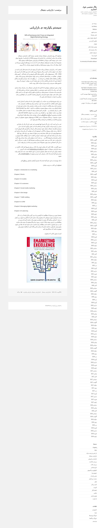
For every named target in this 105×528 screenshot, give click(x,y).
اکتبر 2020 (94, 285)
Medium (95, 29)
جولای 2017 (94, 385)
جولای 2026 (94, 143)
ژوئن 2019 (94, 328)
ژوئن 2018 (94, 353)
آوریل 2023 (94, 208)
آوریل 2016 (94, 428)
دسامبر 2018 (93, 339)
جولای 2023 (94, 200)
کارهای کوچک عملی (92, 38)
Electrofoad (94, 58)
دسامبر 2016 (93, 405)
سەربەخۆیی (94, 32)
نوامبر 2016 (94, 408)
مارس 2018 (94, 362)
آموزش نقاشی (93, 121)
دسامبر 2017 (93, 371)
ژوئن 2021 (94, 262)
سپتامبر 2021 (93, 257)
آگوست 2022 (93, 225)
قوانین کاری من (93, 41)
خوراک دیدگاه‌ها (93, 518)
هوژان (95, 44)
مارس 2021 (94, 271)
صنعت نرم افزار (93, 478)
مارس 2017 (94, 396)
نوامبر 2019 (94, 314)
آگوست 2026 (93, 140)
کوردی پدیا (94, 55)
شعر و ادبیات (94, 476)
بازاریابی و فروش (92, 459)
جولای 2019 (94, 325)
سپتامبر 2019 (93, 319)
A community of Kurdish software (88, 61)
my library (94, 26)
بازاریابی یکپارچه (27, 292)
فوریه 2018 (94, 365)
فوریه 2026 (94, 145)
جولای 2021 (94, 259)
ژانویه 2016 (94, 436)
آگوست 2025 (93, 162)
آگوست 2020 (93, 291)
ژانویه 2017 (94, 402)
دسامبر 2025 (93, 151)
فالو (24, 160)
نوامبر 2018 (94, 342)
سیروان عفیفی (93, 52)
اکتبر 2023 (94, 191)
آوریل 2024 (94, 180)
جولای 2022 (94, 228)
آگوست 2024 (93, 174)
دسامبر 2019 (93, 311)
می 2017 (94, 390)
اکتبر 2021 (94, 254)
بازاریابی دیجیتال (93, 456)
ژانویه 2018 (94, 368)
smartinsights (25, 154)
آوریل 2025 (94, 165)
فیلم (96, 481)
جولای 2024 (94, 177)
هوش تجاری (94, 496)
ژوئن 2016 (94, 422)
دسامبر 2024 (93, 168)
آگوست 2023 (93, 197)
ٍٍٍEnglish (95, 447)
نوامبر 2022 (94, 217)
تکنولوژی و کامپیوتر (92, 470)
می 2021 (94, 265)
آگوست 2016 (93, 416)
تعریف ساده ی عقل (85, 118)
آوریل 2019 (94, 331)
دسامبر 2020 (93, 279)
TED (95, 450)
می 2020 (94, 299)
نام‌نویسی (94, 509)
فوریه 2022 (94, 242)
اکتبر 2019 (94, 316)
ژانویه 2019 (94, 336)
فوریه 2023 (94, 211)
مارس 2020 (94, 305)
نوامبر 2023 (94, 188)
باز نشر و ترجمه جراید (91, 453)
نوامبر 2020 (94, 282)
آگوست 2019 (93, 322)
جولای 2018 (94, 351)
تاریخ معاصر (94, 467)
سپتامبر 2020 (93, 288)
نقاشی (95, 493)
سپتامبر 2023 (93, 194)
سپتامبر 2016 (93, 413)
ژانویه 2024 (94, 182)
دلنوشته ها (94, 473)
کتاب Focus (94, 35)
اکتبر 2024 (94, 171)
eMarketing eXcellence (37, 149)
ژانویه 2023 (94, 214)
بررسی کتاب (94, 464)
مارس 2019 (94, 333)
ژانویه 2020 (94, 308)
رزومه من (94, 23)
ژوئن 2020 (94, 296)
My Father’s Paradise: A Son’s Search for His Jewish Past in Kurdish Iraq (89, 89)
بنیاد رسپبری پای (93, 49)
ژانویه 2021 (94, 276)
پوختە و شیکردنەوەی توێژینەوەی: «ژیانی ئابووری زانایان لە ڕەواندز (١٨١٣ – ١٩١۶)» (89, 83)
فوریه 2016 (94, 433)
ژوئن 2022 (94, 231)
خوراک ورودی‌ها (93, 515)
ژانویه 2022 (94, 245)
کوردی (95, 487)
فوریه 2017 (94, 399)
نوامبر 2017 (94, 373)
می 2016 (94, 425)
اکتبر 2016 (94, 410)
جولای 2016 (94, 419)
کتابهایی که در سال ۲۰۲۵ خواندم (89, 103)
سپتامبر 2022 (93, 222)
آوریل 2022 (94, 237)
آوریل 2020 (94, 302)
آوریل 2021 (94, 268)
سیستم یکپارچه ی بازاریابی (45, 27)
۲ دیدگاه (19, 292)
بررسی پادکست (93, 461)
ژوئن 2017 (94, 388)
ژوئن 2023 (94, 202)
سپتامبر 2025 (93, 160)
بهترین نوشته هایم (92, 46)
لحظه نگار (94, 490)
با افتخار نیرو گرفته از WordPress (53, 305)
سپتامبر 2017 (93, 379)
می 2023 (94, 205)
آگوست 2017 (93, 382)
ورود (95, 512)
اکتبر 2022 (94, 219)
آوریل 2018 (94, 359)
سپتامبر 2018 (93, 345)
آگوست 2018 (93, 348)
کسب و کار (94, 484)
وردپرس (95, 521)
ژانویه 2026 (94, 148)
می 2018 (94, 356)
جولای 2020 (94, 294)
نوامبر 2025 (94, 154)
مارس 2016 (94, 430)
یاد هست (95, 498)
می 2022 (94, 234)
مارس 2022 (94, 239)
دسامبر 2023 (93, 185)
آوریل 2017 (94, 393)
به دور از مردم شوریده (84, 126)
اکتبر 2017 (94, 376)
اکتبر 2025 (94, 157)
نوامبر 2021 (94, 251)
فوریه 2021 (94, 274)
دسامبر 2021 (93, 248)
